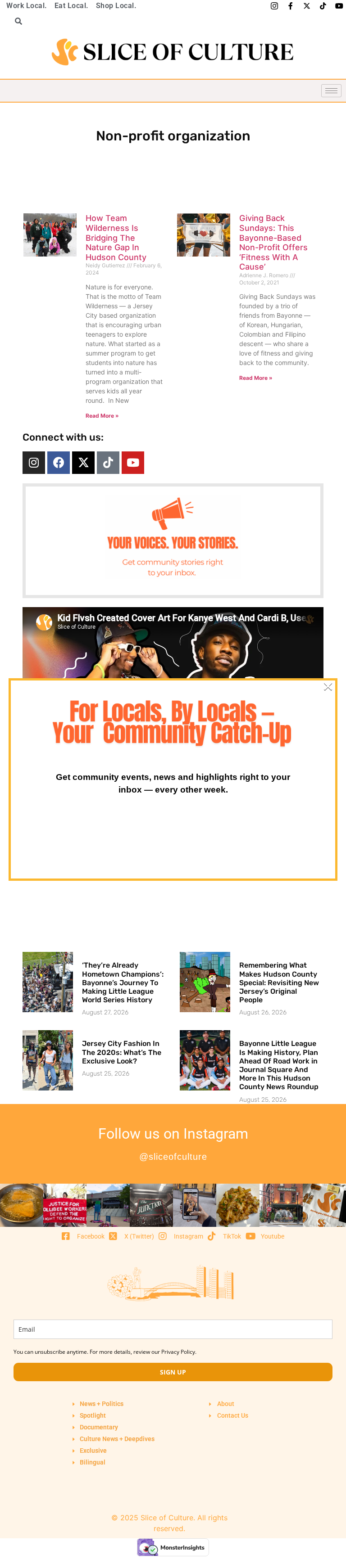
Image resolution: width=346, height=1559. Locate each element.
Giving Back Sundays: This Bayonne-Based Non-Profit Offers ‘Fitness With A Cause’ (273, 242)
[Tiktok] (108, 462)
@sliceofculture (173, 1157)
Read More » (102, 415)
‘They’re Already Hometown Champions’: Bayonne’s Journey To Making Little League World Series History (123, 982)
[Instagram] (34, 462)
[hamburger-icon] (331, 90)
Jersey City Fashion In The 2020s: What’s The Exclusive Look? (121, 1052)
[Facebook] (58, 462)
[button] (15, 21)
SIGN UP (173, 1372)
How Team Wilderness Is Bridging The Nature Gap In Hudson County (116, 237)
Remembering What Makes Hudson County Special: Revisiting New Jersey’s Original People (279, 982)
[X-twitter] (83, 462)
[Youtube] (133, 462)
